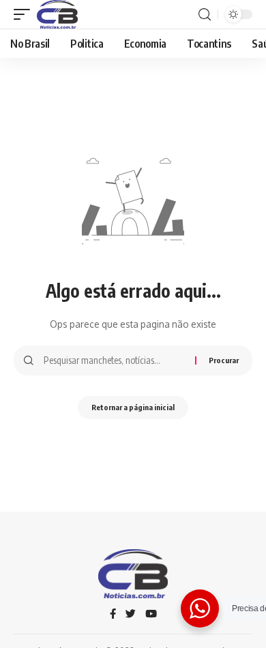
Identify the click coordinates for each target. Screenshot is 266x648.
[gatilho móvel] (25, 14)
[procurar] (204, 14)
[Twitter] (131, 614)
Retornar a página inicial (133, 407)
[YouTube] (151, 614)
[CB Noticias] (57, 14)
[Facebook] (113, 614)
